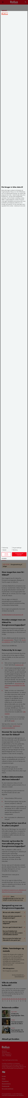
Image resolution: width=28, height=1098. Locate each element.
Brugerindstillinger (17, 547)
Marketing (15, 550)
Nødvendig (5, 547)
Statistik (4, 550)
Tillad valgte (6, 554)
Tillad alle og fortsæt (19, 554)
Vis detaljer (4, 558)
